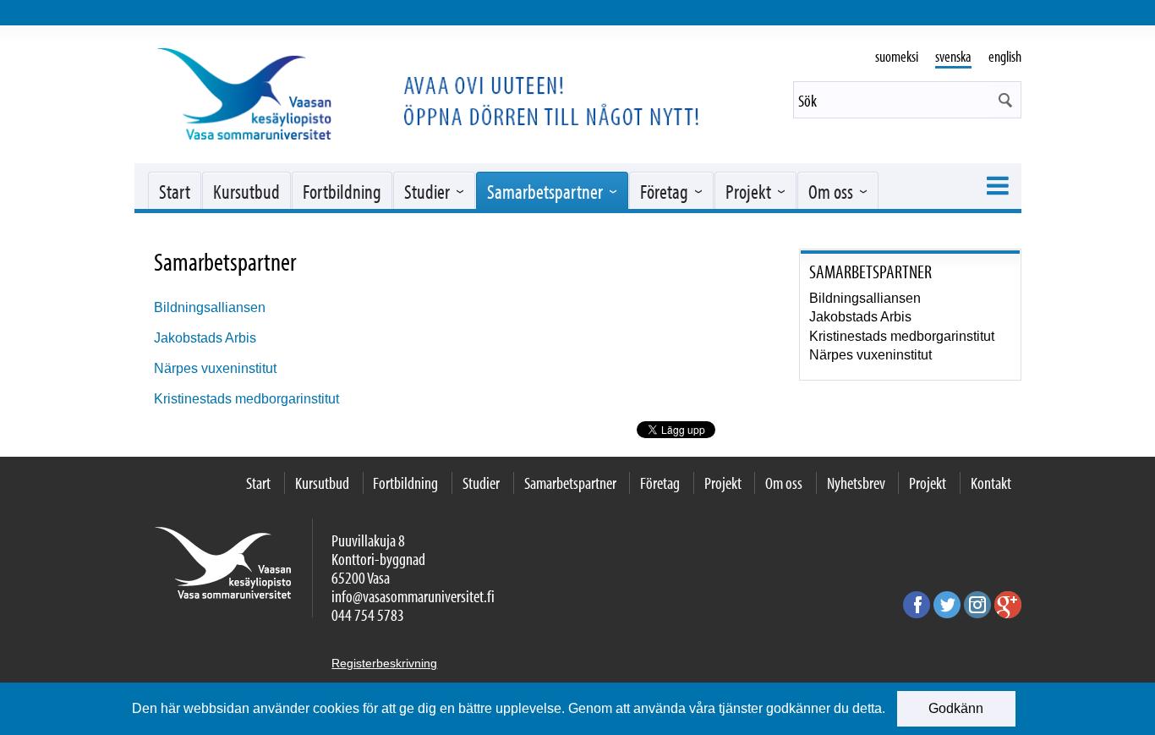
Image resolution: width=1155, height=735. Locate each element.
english (1004, 56)
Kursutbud (246, 191)
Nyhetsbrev (856, 482)
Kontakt (991, 482)
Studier (427, 191)
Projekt (748, 191)
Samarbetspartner (545, 191)
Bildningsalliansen (209, 307)
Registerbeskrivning (384, 663)
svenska (953, 56)
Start (174, 191)
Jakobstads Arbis (205, 338)
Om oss (830, 191)
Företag (664, 191)
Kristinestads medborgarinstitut (246, 399)
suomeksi (896, 56)
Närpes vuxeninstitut (215, 368)
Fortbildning (342, 191)
